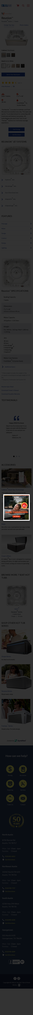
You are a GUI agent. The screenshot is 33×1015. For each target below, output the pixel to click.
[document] (16, 507)
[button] (27, 497)
